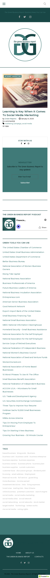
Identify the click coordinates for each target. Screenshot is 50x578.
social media (27, 124)
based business (9, 453)
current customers (27, 467)
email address (17, 474)
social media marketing (24, 495)
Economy (6, 474)
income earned (23, 481)
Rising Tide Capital (11, 274)
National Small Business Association (19, 320)
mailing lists (18, 488)
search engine (41, 492)
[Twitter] (25, 143)
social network (25, 499)
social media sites (10, 499)
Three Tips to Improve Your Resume (19, 405)
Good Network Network (14, 306)
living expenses (33, 485)
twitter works (32, 506)
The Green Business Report (18, 557)
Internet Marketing (12, 76)
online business (9, 492)
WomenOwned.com (12, 362)
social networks (25, 502)
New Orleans (29, 488)
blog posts (21, 453)
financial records (10, 478)
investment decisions (11, 485)
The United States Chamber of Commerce (22, 247)
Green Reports (10, 119)
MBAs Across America (13, 418)
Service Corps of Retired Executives (19, 343)
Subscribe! (25, 182)
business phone (24, 464)
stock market (39, 502)
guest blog (33, 478)
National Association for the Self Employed (22, 334)
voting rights (22, 509)
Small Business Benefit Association (19, 379)
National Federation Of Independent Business (24, 348)
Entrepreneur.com (11, 297)
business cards (22, 457)
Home (18, 553)
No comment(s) (9, 121)
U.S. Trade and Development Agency (19, 396)
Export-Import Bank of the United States (22, 311)
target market (8, 506)
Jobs (24, 485)
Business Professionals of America (19, 283)
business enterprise (38, 457)
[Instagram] (28, 143)
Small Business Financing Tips (17, 316)
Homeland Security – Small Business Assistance (25, 329)
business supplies (10, 467)
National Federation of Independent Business (24, 384)
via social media (9, 509)
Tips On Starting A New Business (18, 430)
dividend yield (39, 471)
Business (31, 453)
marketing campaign (13, 124)
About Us (30, 553)
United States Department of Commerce (21, 257)
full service (22, 478)
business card (8, 457)
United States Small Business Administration (23, 252)
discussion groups (24, 471)
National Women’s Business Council (19, 353)
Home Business (9, 481)
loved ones (7, 488)
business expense (10, 460)
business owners (10, 464)
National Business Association (17, 278)
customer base (9, 471)
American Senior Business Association (20, 302)
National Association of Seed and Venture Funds (25, 357)
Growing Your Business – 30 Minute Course (23, 435)
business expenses (27, 460)
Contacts (39, 557)
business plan (38, 464)
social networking (10, 502)
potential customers (25, 492)
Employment (30, 474)
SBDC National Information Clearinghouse (22, 325)
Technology (20, 506)
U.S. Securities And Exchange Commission (22, 401)
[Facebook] (21, 143)
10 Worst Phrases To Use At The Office (21, 374)
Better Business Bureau (14, 261)
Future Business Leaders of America (19, 288)
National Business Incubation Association (22, 292)
